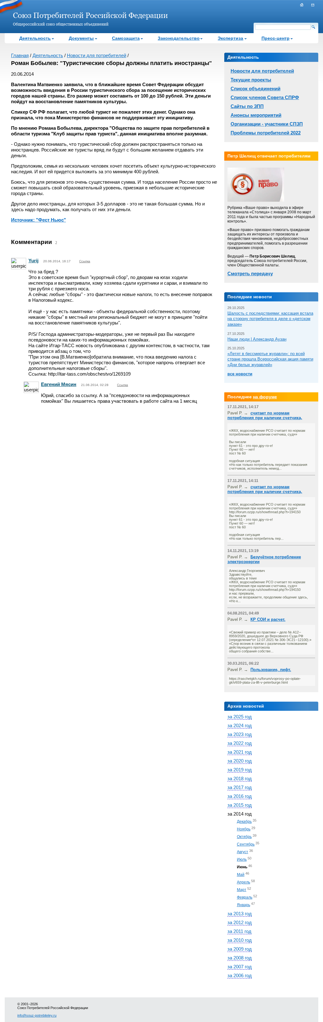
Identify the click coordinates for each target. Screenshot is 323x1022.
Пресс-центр (275, 38)
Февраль (244, 897)
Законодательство (179, 38)
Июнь (242, 867)
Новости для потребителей (96, 55)
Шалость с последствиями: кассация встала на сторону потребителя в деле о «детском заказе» (270, 319)
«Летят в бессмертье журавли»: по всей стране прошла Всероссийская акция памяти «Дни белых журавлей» (270, 359)
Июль (242, 859)
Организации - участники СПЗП (267, 124)
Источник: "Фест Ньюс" (38, 220)
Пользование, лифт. (270, 669)
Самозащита (126, 38)
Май (240, 874)
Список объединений (255, 88)
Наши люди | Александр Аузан (256, 339)
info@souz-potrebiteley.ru (36, 1015)
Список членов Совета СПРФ (265, 97)
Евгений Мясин (58, 384)
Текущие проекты (251, 79)
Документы (81, 38)
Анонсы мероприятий (256, 115)
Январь (243, 905)
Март (241, 890)
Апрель (243, 882)
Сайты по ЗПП (247, 106)
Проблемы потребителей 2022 (266, 132)
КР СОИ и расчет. (267, 619)
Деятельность (35, 38)
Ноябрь (243, 829)
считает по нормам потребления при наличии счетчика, (264, 415)
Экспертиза (230, 38)
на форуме (265, 396)
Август (242, 852)
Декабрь (244, 821)
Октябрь (244, 837)
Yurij (33, 260)
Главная (20, 55)
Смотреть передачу (250, 273)
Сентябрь (246, 844)
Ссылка (84, 261)
